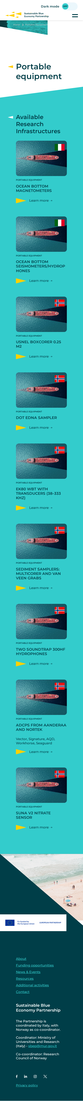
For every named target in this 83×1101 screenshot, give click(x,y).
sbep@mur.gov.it (42, 1046)
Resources (25, 978)
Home (16, 24)
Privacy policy (27, 1085)
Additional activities (32, 985)
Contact (22, 992)
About (21, 959)
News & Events (28, 972)
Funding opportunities (35, 965)
